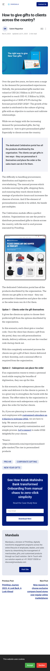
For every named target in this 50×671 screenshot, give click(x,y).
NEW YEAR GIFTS (12, 467)
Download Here (25, 519)
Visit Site (25, 569)
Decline (42, 665)
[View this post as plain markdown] (42, 28)
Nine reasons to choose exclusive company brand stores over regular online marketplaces (37, 591)
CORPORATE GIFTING (27, 461)
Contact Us (42, 4)
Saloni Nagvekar (16, 29)
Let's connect (24, 430)
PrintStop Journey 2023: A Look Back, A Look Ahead (12, 588)
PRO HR (7, 461)
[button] (3, 4)
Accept (30, 665)
